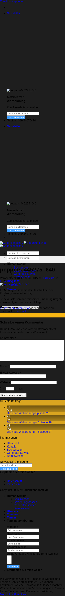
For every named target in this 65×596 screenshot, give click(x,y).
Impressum (13, 484)
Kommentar (8, 338)
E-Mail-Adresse (10, 372)
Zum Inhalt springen (12, 1)
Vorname (12, 526)
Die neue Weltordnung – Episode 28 (29, 422)
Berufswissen (15, 455)
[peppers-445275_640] (14, 284)
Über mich (13, 280)
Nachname (13, 533)
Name (4, 366)
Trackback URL (23, 311)
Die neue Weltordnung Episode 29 (28, 413)
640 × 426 (49, 278)
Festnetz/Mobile (17, 547)
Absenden (13, 566)
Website (5, 382)
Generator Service (25, 273)
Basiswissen (15, 449)
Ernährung (6, 281)
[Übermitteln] (8, 262)
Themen (12, 514)
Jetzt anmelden (16, 117)
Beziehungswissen (25, 502)
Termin (11, 517)
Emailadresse (15, 540)
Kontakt (11, 446)
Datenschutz (14, 481)
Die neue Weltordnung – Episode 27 (29, 431)
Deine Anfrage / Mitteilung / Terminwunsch (33, 553)
